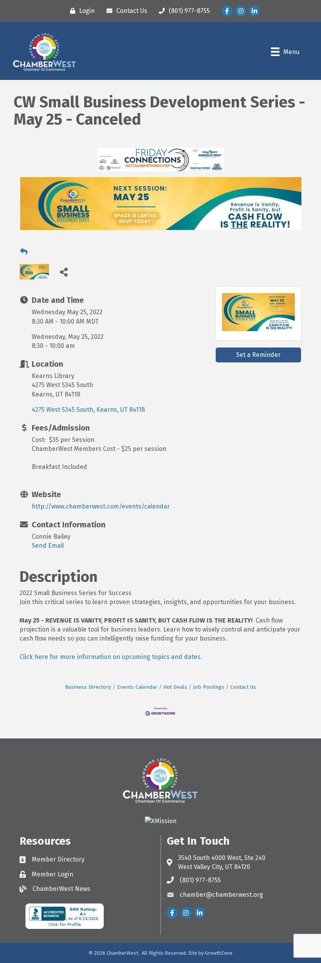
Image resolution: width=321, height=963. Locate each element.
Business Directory (88, 687)
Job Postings (208, 687)
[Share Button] (63, 272)
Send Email (48, 545)
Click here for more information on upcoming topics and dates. (111, 657)
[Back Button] (23, 251)
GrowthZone (219, 953)
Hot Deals (175, 687)
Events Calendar (137, 687)
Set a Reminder (258, 354)
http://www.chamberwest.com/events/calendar (101, 506)
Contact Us (243, 687)
